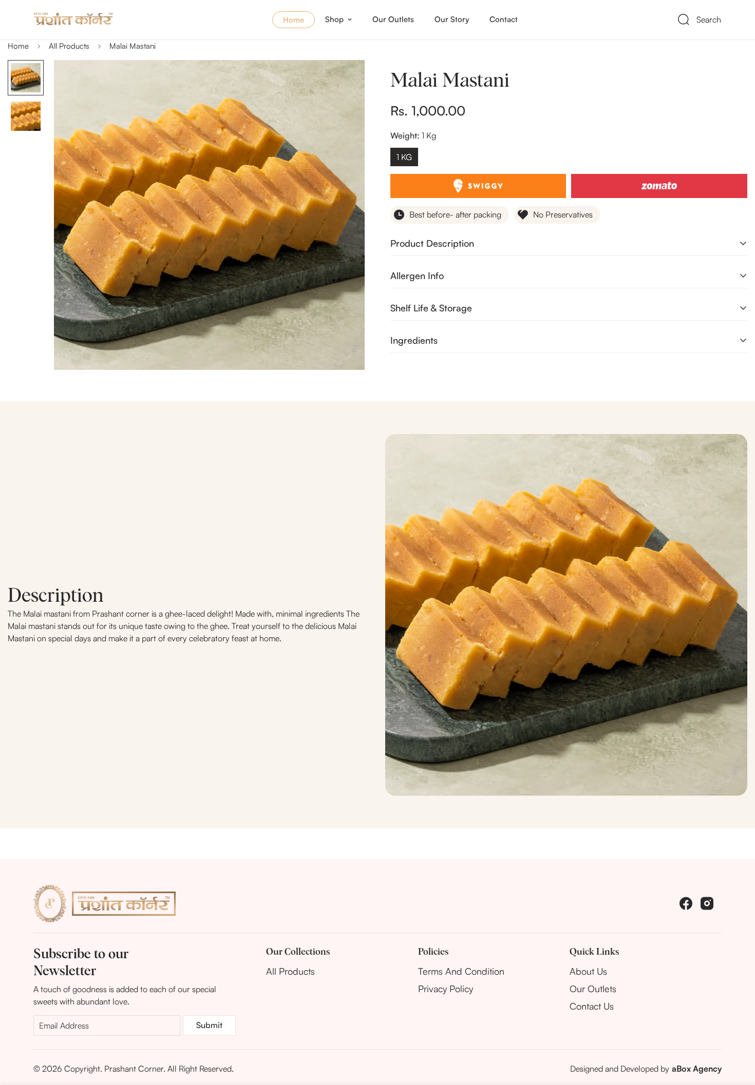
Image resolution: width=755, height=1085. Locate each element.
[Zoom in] (342, 81)
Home (293, 20)
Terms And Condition (461, 971)
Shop (334, 19)
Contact (503, 19)
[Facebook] (686, 903)
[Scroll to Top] (735, 1029)
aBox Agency (697, 1068)
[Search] (683, 19)
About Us (588, 971)
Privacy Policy (445, 988)
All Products (69, 46)
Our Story (452, 19)
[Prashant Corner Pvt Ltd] (100, 19)
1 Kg (404, 157)
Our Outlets (393, 19)
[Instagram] (707, 903)
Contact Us (592, 1006)
